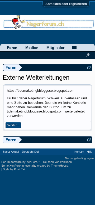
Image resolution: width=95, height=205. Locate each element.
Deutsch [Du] (30, 151)
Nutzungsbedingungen (79, 158)
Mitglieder (55, 47)
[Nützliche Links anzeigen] (89, 67)
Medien (32, 47)
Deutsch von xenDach (57, 161)
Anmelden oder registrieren (66, 4)
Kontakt (79, 151)
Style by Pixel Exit (14, 169)
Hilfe (89, 151)
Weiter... (13, 125)
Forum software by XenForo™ (21, 161)
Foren (12, 47)
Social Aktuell (11, 151)
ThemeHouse (59, 165)
